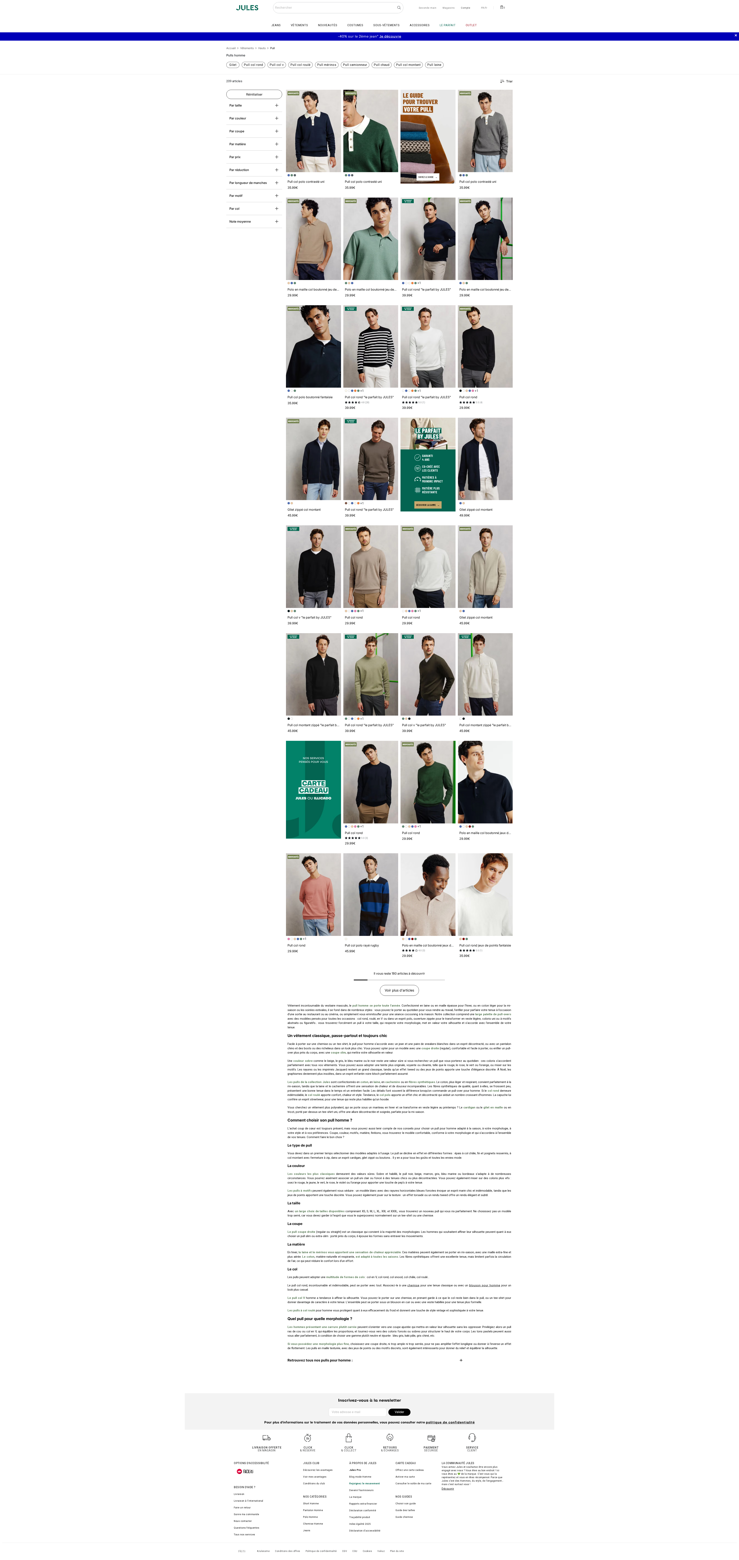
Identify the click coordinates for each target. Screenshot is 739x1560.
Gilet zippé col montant (304, 509)
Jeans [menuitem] (276, 25)
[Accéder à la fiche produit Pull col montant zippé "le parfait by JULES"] (313, 674)
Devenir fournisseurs (361, 1490)
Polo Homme (310, 1517)
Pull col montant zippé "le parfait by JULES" (319, 725)
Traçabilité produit (359, 1517)
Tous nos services (244, 1534)
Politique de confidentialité (321, 1551)
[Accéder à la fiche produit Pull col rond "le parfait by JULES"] (428, 239)
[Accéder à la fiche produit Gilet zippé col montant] (313, 459)
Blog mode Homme (360, 1476)
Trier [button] (509, 81)
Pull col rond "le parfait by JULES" (426, 289)
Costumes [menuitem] (355, 25)
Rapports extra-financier (363, 1503)
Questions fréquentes (246, 1527)
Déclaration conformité (362, 1510)
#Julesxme (263, 1551)
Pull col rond (253, 65)
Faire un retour (242, 1507)
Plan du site (397, 1551)
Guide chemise (404, 1517)
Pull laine (434, 65)
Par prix (235, 157)
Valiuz (381, 1551)
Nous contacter (243, 1521)
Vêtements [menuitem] (299, 25)
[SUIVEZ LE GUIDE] (428, 136)
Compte (465, 8)
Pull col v (277, 65)
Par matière (237, 144)
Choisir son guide (405, 1503)
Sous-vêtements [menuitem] (386, 25)
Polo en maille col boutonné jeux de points (489, 833)
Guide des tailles (405, 1510)
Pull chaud (382, 65)
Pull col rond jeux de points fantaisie (485, 945)
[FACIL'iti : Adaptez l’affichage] (245, 1471)
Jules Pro (355, 1470)
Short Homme (311, 1503)
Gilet (233, 65)
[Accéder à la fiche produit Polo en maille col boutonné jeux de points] (485, 782)
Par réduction (239, 170)
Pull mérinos (326, 65)
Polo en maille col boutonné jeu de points (317, 289)
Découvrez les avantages (318, 1470)
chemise (413, 1285)
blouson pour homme (484, 1285)
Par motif (235, 196)
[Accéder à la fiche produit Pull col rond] (485, 346)
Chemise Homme (313, 1523)
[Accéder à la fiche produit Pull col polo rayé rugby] (370, 894)
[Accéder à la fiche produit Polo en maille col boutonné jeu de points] (313, 239)
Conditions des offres (287, 1551)
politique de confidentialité (450, 1422)
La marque (355, 1497)
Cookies (367, 1551)
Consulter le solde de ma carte (413, 1483)
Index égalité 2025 (360, 1524)
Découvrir (448, 1488)
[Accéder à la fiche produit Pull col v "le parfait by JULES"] (313, 566)
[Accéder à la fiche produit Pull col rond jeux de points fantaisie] (485, 894)
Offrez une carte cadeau (409, 1470)
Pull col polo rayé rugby (362, 945)
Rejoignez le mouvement (364, 1483)
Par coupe (236, 131)
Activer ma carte (405, 1476)
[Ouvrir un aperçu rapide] (336, 94)
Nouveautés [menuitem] (327, 25)
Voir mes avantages (314, 1476)
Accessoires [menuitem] (420, 25)
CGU (354, 1551)
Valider (399, 1412)
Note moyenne (240, 221)
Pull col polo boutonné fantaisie (310, 397)
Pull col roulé (300, 65)
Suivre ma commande (246, 1514)
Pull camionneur (355, 65)
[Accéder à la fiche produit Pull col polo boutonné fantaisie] (313, 346)
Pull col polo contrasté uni (306, 182)
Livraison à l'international (248, 1501)
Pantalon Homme (313, 1510)
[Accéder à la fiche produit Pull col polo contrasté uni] (313, 131)
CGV (344, 1551)
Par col (234, 208)
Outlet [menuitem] (471, 25)
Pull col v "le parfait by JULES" (309, 617)
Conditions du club (314, 1483)
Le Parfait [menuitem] (448, 25)
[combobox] (338, 7)
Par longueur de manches (248, 183)
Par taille (235, 105)
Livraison (239, 1494)
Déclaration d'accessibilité (364, 1530)
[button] (336, 94)
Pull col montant (408, 65)
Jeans (306, 1530)
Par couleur (237, 118)
